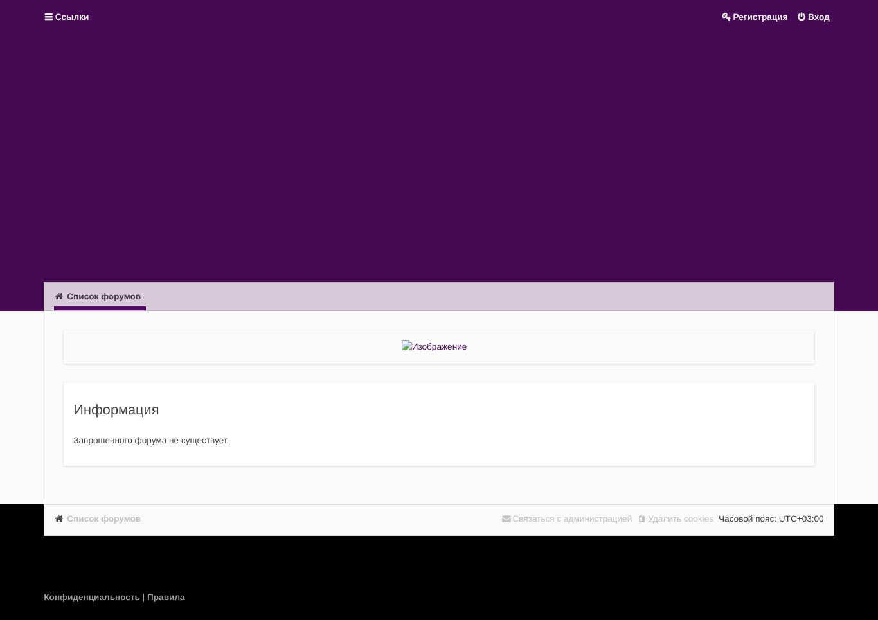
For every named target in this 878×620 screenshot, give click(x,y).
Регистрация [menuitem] (760, 17)
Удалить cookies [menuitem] (680, 519)
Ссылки (72, 17)
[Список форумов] (438, 156)
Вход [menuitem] (819, 17)
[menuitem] (93, 597)
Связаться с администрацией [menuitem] (572, 519)
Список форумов (104, 519)
